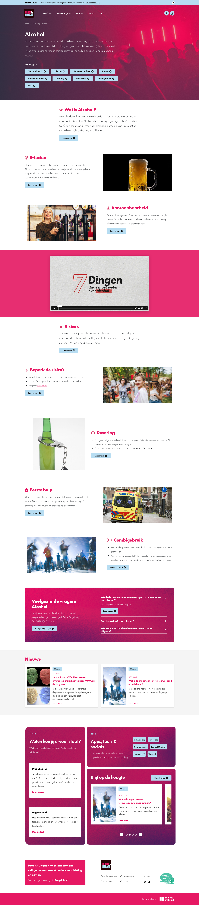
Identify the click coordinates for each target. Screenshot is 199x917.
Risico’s (105, 71)
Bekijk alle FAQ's (43, 628)
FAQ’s (102, 13)
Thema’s (45, 13)
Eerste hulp (81, 78)
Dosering (60, 78)
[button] (50, 13)
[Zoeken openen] (166, 13)
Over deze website (109, 876)
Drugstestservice (140, 746)
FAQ (30, 85)
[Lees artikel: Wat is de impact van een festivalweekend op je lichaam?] (137, 685)
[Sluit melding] (173, 2)
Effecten (58, 71)
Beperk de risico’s (36, 78)
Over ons (124, 881)
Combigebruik (104, 78)
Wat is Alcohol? (35, 71)
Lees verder (108, 611)
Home (27, 23)
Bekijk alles (159, 777)
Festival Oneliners (158, 746)
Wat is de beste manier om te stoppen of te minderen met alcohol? (131, 598)
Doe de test (38, 792)
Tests (78, 13)
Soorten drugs (62, 13)
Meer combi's (116, 567)
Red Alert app (139, 739)
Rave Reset (153, 739)
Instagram (137, 753)
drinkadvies (42, 385)
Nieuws (91, 13)
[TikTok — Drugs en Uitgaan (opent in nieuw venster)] (149, 881)
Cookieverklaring (127, 876)
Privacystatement (107, 881)
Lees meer (67, 137)
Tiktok (151, 753)
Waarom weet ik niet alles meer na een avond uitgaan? (127, 629)
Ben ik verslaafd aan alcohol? (118, 621)
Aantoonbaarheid (82, 71)
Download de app (93, 2)
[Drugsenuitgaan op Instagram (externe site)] (145, 881)
